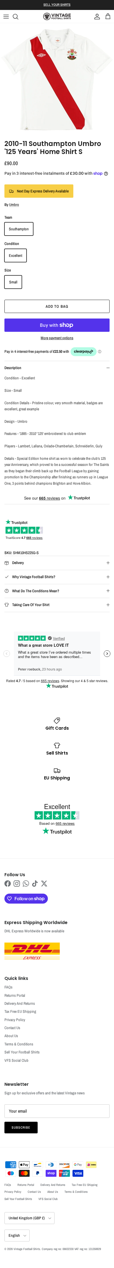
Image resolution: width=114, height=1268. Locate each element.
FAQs (8, 987)
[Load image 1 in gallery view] (57, 80)
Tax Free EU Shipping (20, 1011)
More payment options (57, 338)
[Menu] (6, 17)
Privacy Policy (14, 1019)
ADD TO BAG (57, 306)
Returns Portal (14, 995)
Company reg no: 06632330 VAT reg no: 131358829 (71, 1249)
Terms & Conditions (18, 1044)
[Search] (18, 17)
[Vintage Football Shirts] (57, 16)
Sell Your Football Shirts (22, 1052)
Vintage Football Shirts (27, 1249)
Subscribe (21, 1127)
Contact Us (12, 1027)
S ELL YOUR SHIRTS (57, 4)
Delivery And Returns (19, 1003)
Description (12, 367)
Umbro (14, 204)
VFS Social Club (16, 1060)
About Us (11, 1035)
